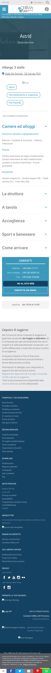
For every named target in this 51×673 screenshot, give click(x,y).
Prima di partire (8, 419)
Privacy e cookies (9, 495)
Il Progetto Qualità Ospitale (13, 441)
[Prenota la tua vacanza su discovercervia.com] (10, 600)
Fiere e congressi (9, 445)
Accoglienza (13, 220)
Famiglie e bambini (10, 406)
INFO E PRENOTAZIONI (39, 611)
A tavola (9, 207)
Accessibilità (7, 499)
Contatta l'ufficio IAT (10, 542)
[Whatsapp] (46, 671)
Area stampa (7, 451)
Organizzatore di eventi (11, 448)
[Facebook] (11, 671)
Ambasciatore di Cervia (11, 555)
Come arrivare (15, 247)
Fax (18, 277)
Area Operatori (8, 438)
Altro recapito (13, 272)
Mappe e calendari (9, 467)
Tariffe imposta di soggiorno (15, 377)
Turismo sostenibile (10, 435)
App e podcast (8, 473)
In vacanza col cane (10, 416)
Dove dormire (25, 42)
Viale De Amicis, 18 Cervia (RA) (23, 73)
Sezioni (5, 3)
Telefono (16, 268)
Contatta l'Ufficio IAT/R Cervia (36, 616)
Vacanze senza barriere (12, 412)
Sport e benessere (18, 234)
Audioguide (7, 470)
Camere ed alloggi (18, 126)
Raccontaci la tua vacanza (13, 561)
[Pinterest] (37, 671)
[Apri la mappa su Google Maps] (25, 82)
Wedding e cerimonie (10, 409)
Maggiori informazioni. (30, 664)
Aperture (16, 304)
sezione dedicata (10, 383)
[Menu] (4, 9)
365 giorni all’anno (9, 423)
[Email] (28, 671)
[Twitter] (19, 671)
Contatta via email (25, 290)
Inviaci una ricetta (9, 558)
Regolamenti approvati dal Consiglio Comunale (24, 374)
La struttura (12, 193)
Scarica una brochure (11, 539)
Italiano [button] (37, 3)
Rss (3, 477)
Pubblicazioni (7, 463)
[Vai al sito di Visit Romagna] (25, 638)
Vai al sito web (25, 283)
